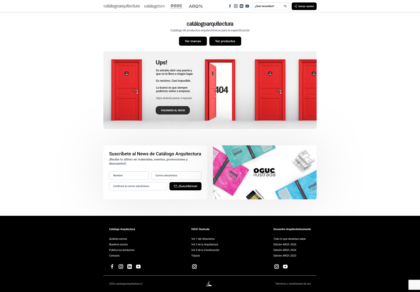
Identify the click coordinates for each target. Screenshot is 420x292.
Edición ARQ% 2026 (284, 244)
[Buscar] (285, 6)
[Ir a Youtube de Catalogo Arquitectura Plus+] (138, 266)
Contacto (114, 255)
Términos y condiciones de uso (293, 283)
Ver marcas (193, 41)
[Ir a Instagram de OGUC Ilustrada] (194, 266)
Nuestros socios (118, 244)
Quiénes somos (118, 238)
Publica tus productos (121, 250)
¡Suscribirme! (187, 186)
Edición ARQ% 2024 (284, 250)
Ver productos (225, 41)
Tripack (195, 255)
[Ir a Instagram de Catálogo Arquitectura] (235, 6)
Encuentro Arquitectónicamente (292, 229)
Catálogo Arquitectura (122, 229)
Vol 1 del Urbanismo (203, 238)
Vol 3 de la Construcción (205, 250)
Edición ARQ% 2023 (284, 255)
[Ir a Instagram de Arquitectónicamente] (276, 266)
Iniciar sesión (306, 6)
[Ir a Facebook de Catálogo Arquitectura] (230, 6)
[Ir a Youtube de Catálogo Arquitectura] (247, 6)
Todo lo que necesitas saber (289, 238)
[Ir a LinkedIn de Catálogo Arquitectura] (241, 6)
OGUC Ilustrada (200, 229)
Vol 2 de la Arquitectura (204, 244)
